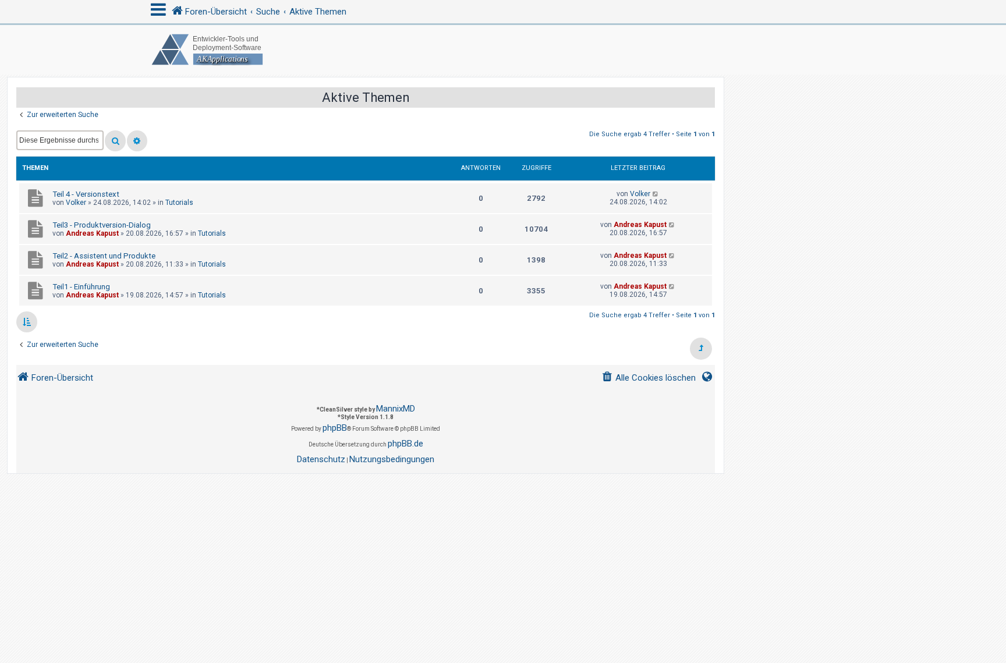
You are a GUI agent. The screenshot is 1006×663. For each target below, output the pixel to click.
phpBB (335, 428)
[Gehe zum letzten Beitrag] (656, 194)
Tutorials (179, 202)
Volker (76, 202)
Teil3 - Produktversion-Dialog (101, 225)
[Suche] (115, 140)
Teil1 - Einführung (81, 286)
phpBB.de (405, 443)
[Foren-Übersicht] (503, 50)
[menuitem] (648, 378)
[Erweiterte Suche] (137, 140)
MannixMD (395, 408)
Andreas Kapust (92, 233)
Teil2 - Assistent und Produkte (103, 255)
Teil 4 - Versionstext (85, 194)
